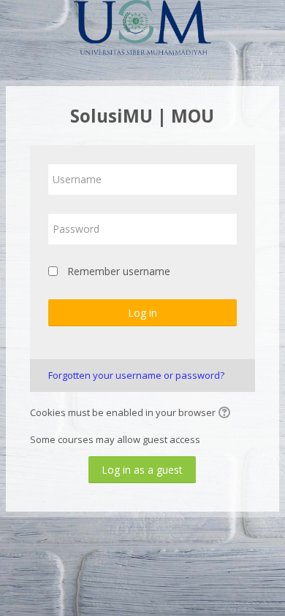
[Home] (142, 29)
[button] (226, 414)
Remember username (118, 271)
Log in (142, 313)
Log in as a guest (142, 470)
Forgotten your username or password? (136, 375)
